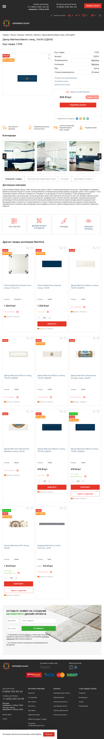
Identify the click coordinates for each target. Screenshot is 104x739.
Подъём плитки (91, 128)
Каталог (57, 689)
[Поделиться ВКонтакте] (87, 118)
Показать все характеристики (66, 78)
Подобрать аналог (62, 81)
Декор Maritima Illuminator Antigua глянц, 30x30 (83, 376)
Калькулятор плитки (62, 84)
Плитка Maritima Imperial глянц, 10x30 (49, 286)
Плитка (13, 35)
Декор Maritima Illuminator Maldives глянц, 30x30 (16, 450)
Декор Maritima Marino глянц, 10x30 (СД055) (51, 450)
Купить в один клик (85, 494)
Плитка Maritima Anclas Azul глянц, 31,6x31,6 (17, 286)
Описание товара (13, 179)
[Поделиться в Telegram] (77, 118)
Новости (31, 693)
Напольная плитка (60, 702)
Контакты (32, 706)
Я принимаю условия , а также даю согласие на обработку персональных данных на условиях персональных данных (28, 637)
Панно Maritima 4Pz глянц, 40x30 (16, 546)
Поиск (5, 719)
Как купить (32, 702)
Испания (21, 35)
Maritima (29, 35)
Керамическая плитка (62, 693)
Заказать (51, 324)
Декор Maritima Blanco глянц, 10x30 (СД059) (51, 376)
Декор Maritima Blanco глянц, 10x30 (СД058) (18, 376)
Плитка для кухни (60, 715)
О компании (32, 697)
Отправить (38, 628)
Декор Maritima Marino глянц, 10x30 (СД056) (85, 450)
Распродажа (83, 706)
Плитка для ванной (61, 710)
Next (99, 156)
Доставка (31, 710)
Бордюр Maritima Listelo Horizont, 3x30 (48, 546)
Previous (4, 156)
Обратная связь (34, 715)
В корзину (85, 487)
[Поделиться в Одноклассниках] (80, 118)
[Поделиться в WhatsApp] (84, 118)
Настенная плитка (60, 706)
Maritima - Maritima (13, 317)
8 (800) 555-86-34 (67, 6)
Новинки (82, 693)
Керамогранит (59, 697)
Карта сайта (7, 715)
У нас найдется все (88, 689)
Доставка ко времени (13, 128)
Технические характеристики (41, 179)
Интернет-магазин (36, 689)
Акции (81, 702)
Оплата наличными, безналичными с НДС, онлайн (66, 128)
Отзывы (65, 179)
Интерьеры (83, 697)
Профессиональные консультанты (41, 128)
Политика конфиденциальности (36, 724)
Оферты (27, 635)
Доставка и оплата (83, 179)
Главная (6, 35)
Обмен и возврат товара (37, 719)
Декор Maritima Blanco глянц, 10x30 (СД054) (85, 286)
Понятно (49, 734)
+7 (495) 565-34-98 (38, 6)
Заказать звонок (92, 6)
